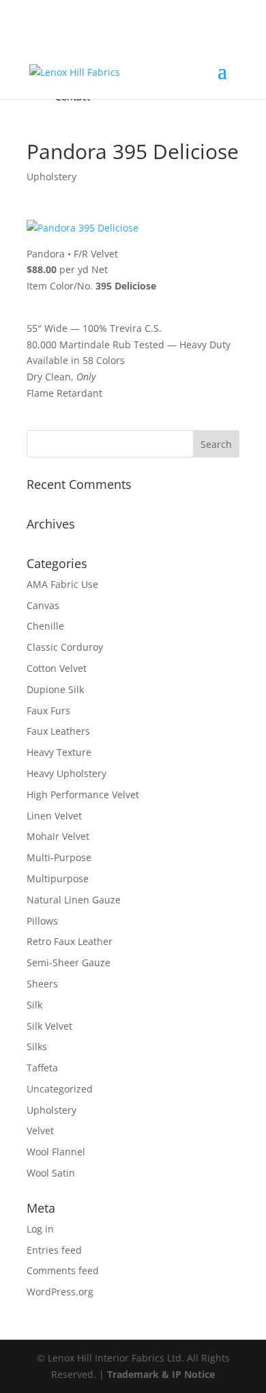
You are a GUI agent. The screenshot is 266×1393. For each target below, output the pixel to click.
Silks (37, 1046)
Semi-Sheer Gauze (68, 962)
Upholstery (51, 176)
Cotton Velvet (57, 668)
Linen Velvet (54, 815)
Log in (40, 1228)
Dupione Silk (55, 689)
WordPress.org (60, 1291)
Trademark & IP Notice (161, 1374)
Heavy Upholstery (66, 773)
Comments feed (63, 1270)
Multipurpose (58, 878)
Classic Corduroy (65, 647)
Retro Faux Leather (70, 941)
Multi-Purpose (59, 857)
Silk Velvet (49, 1025)
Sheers (42, 983)
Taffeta (42, 1067)
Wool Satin (51, 1172)
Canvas (43, 605)
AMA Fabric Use (62, 584)
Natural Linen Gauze (74, 899)
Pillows (42, 920)
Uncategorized (60, 1088)
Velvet (40, 1130)
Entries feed (54, 1249)
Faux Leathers (58, 730)
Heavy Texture (59, 752)
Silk (34, 1004)
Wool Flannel (56, 1151)
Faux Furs (48, 710)
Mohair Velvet (58, 836)
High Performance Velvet (83, 794)
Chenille (45, 625)
